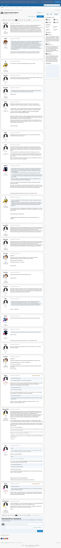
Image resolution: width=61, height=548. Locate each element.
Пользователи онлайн (23, 7)
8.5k (6, 384)
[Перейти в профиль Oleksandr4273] (6, 413)
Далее (29, 515)
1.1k (6, 69)
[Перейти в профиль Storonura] (6, 257)
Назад (4, 515)
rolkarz (5, 101)
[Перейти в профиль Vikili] (6, 302)
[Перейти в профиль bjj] (6, 65)
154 (10, 515)
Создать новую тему (31, 16)
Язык (23, 545)
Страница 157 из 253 (36, 515)
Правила (11, 7)
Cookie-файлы (36, 545)
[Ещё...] (42, 23)
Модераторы (17, 7)
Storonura (5, 253)
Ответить (40, 16)
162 (26, 515)
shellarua (5, 165)
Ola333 (5, 38)
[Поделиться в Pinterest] (7, 538)
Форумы (2, 7)
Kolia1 (5, 344)
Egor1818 (5, 75)
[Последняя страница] (31, 20)
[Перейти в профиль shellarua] (6, 169)
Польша (15, 13)
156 (14, 515)
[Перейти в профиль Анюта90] (46, 22)
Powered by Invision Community (30, 546)
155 (12, 515)
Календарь (7, 7)
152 (6, 515)
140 (6, 110)
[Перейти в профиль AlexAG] (6, 379)
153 (8, 515)
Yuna (5, 445)
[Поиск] (59, 5)
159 (20, 515)
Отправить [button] (40, 531)
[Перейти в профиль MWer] (6, 136)
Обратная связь (31, 545)
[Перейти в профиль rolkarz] (6, 105)
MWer (5, 132)
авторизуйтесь (32, 519)
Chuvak (5, 316)
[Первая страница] (1, 20)
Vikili (5, 298)
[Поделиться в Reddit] (4, 538)
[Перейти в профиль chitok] (2, 13)
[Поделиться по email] (6, 538)
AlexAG (5, 375)
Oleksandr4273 (5, 409)
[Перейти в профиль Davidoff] (54, 22)
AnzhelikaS (5, 286)
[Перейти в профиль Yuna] (6, 449)
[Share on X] (1, 538)
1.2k (6, 337)
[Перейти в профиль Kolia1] (6, 348)
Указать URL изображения (37, 527)
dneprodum (5, 23)
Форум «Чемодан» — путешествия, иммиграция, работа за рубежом (18, 2)
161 (24, 515)
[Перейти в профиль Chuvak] (6, 319)
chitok (7, 13)
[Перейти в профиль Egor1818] (6, 79)
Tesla (5, 144)
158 (18, 515)
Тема (26, 545)
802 (6, 324)
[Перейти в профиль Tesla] (6, 148)
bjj (5, 61)
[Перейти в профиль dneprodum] (6, 26)
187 (6, 31)
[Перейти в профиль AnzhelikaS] (6, 290)
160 (22, 515)
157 (16, 515)
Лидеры (30, 7)
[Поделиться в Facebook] (3, 538)
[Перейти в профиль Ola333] (6, 42)
